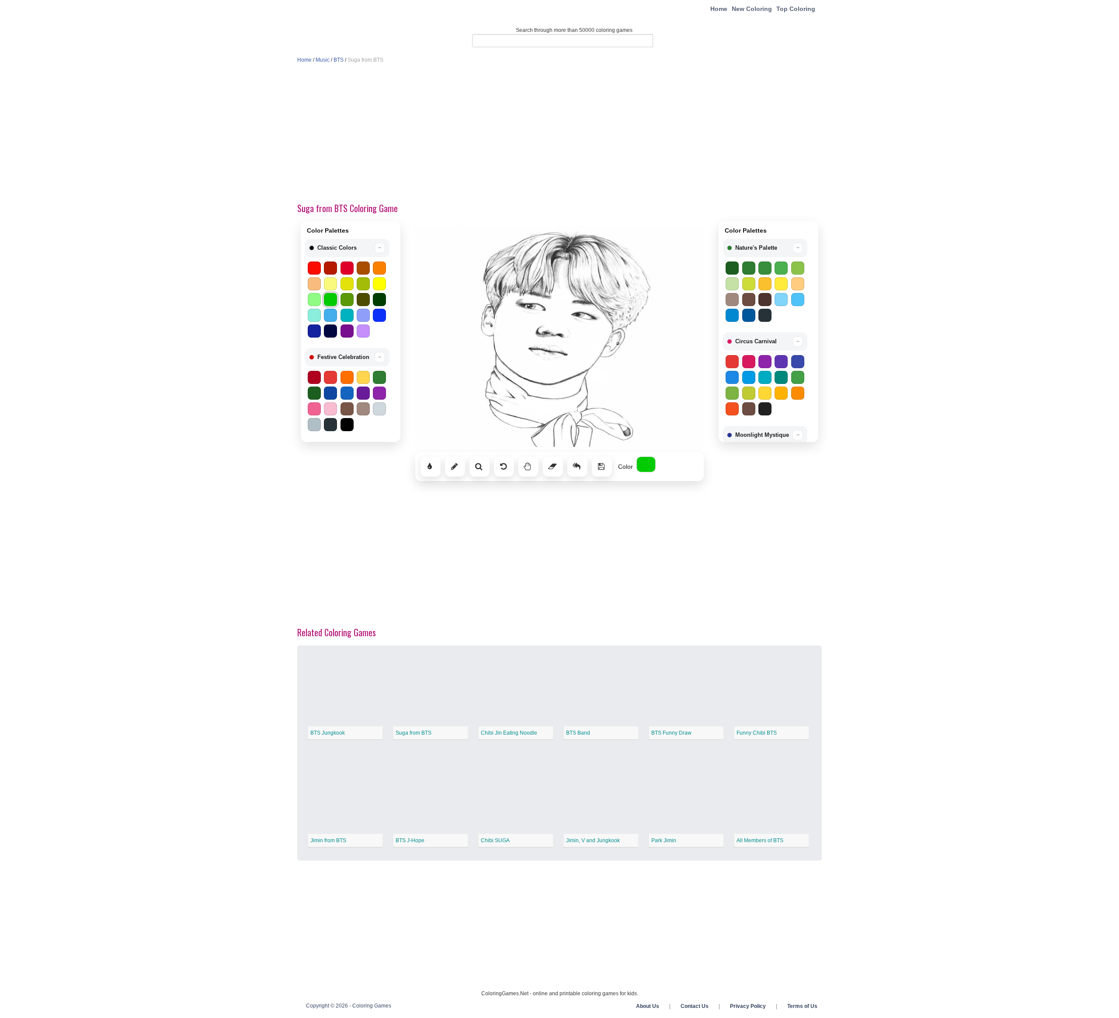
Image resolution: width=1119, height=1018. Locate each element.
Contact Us (695, 1006)
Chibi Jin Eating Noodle (509, 733)
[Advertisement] (559, 134)
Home (718, 8)
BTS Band (578, 733)
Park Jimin (663, 840)
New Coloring (752, 8)
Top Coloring (795, 8)
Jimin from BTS (328, 840)
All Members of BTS (760, 840)
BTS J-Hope (410, 840)
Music (323, 60)
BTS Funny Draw (671, 733)
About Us (647, 1006)
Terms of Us (802, 1006)
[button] (347, 248)
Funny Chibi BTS (757, 733)
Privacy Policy (748, 1006)
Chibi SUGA (495, 840)
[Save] (602, 467)
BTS (339, 60)
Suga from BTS (413, 733)
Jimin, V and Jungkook (593, 840)
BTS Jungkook (327, 733)
